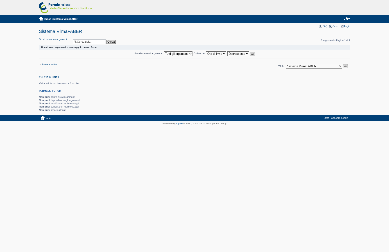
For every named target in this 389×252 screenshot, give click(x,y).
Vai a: (281, 65)
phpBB (179, 123)
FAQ (325, 26)
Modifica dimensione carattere (347, 19)
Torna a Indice (49, 64)
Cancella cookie (339, 118)
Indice (47, 19)
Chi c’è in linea (49, 77)
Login (347, 26)
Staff (326, 118)
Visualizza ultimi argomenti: (149, 53)
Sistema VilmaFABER (65, 19)
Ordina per (200, 53)
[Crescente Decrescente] (241, 53)
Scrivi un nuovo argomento (53, 39)
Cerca (335, 26)
